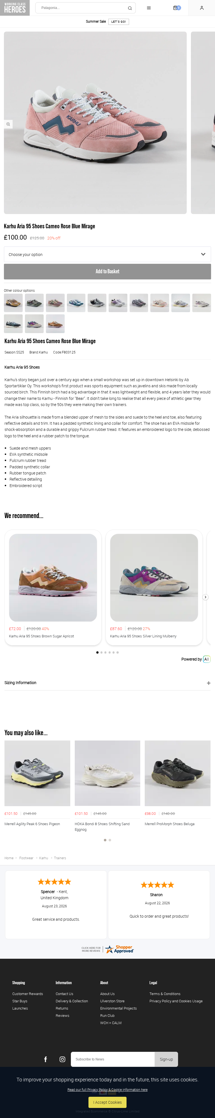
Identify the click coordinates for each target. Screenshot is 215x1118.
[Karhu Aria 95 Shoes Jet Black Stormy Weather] (13, 323)
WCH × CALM (110, 1022)
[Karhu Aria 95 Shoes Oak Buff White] (13, 303)
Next (205, 794)
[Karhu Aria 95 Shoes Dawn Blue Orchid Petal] (118, 303)
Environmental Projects (118, 1008)
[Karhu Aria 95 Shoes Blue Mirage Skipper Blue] (76, 303)
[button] (205, 597)
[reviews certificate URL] (107, 948)
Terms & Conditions (165, 993)
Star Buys (19, 1000)
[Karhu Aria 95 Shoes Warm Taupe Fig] (55, 303)
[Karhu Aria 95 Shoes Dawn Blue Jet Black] (97, 303)
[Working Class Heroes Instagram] (62, 1059)
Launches (20, 1008)
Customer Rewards (27, 993)
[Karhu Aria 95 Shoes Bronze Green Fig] (34, 303)
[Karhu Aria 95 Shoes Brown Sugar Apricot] (55, 323)
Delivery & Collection (72, 1000)
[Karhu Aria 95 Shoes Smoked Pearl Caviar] (139, 303)
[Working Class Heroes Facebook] (45, 1059)
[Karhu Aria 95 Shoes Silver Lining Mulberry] (34, 323)
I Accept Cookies (107, 1102)
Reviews (62, 1015)
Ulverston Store (112, 1000)
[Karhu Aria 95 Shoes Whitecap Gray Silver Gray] (159, 303)
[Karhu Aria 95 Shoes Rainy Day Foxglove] (201, 303)
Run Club (107, 1015)
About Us (107, 993)
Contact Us (64, 993)
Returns (62, 1008)
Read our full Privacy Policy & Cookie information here (107, 1089)
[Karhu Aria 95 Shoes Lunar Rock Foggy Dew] (180, 303)
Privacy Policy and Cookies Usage (176, 1000)
